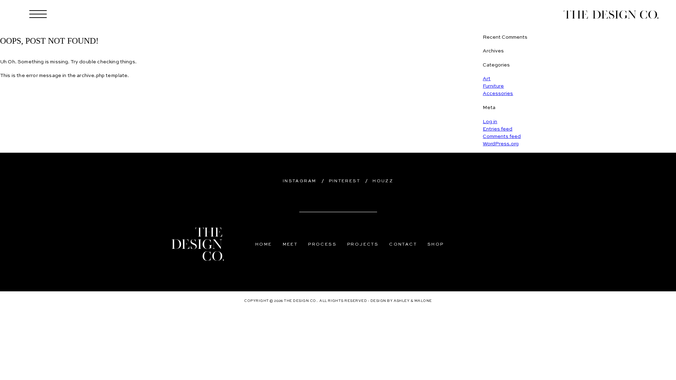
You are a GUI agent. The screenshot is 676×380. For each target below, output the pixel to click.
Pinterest (345, 181)
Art (486, 78)
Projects (362, 244)
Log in (490, 121)
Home (263, 244)
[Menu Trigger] (38, 14)
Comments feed (502, 136)
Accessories (498, 93)
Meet (290, 244)
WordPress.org (501, 143)
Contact (403, 244)
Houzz (383, 181)
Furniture (493, 86)
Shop (435, 244)
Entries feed (497, 129)
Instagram (300, 181)
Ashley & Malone (413, 301)
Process (322, 244)
